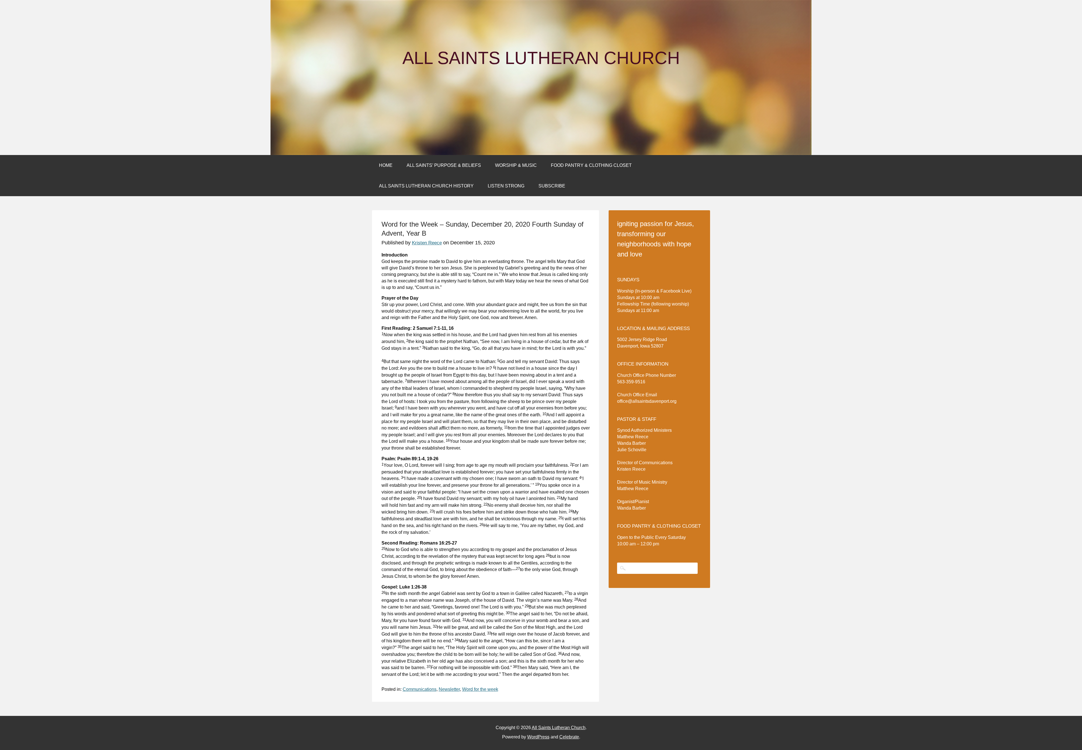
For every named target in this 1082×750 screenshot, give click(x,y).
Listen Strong (506, 185)
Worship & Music (516, 165)
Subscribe (551, 185)
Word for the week (480, 689)
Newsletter (449, 689)
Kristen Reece (427, 242)
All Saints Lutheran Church (541, 58)
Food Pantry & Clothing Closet (591, 165)
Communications (419, 689)
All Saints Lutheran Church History (426, 185)
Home (386, 165)
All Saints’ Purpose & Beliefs (444, 165)
